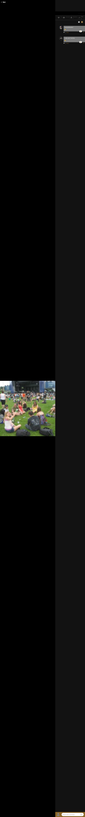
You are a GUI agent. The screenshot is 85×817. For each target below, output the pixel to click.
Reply (67, 32)
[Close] (3, 2)
